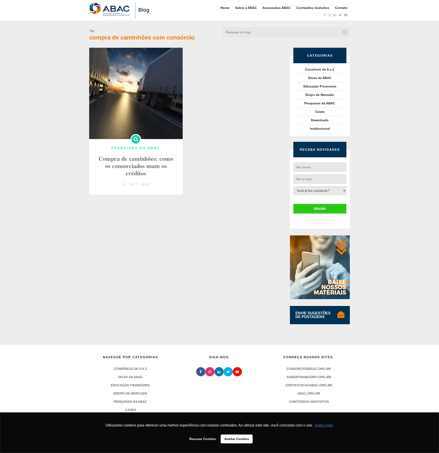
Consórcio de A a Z (320, 69)
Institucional (320, 128)
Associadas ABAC (276, 8)
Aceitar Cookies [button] (236, 439)
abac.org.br (308, 393)
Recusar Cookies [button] (202, 439)
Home (224, 8)
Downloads (320, 120)
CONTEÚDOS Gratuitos (309, 401)
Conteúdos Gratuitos (312, 8)
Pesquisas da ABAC (319, 103)
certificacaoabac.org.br (308, 385)
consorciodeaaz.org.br (308, 369)
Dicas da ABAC (320, 78)
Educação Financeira (319, 86)
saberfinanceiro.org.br (308, 377)
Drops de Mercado (319, 95)
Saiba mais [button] (324, 425)
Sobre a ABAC (246, 8)
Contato (341, 8)
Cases (320, 111)
